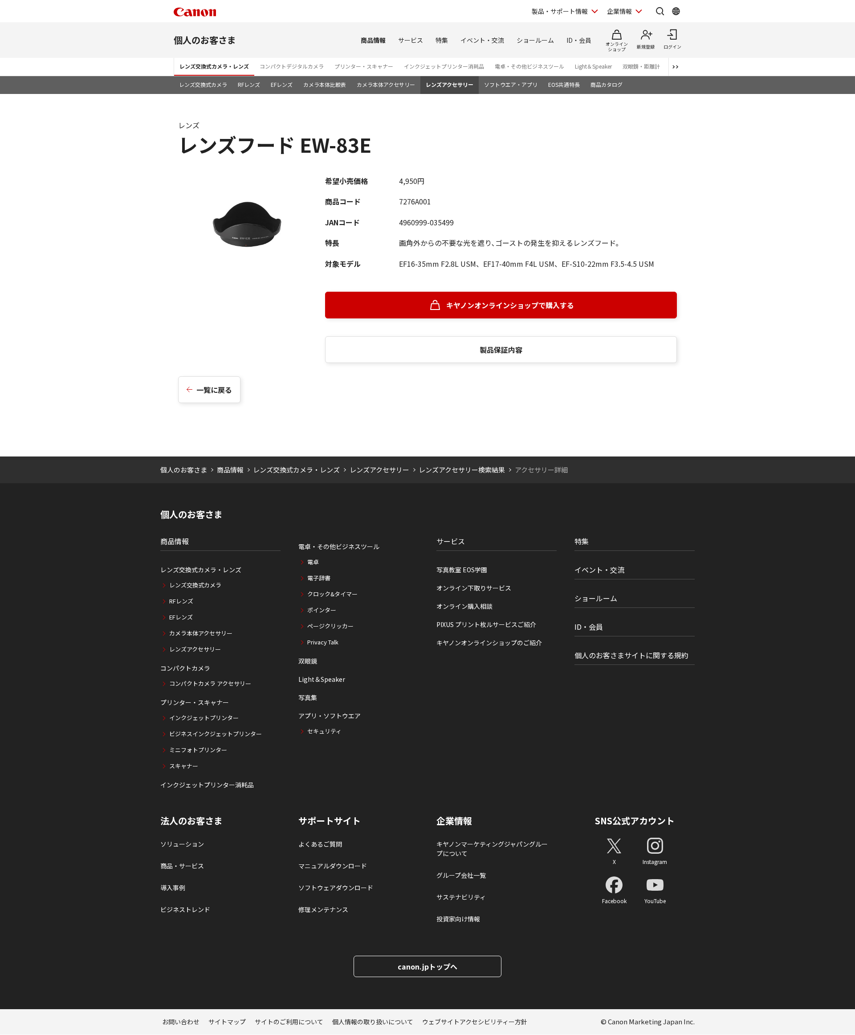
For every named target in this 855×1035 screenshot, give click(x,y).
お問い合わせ (181, 1021)
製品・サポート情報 (560, 11)
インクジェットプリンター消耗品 (444, 66)
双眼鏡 (307, 660)
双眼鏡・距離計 (641, 66)
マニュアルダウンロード (332, 865)
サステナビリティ (461, 896)
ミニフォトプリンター (198, 750)
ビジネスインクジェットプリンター (215, 733)
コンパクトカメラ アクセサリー (210, 683)
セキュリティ (324, 731)
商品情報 (373, 40)
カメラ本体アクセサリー (386, 84)
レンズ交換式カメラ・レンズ (214, 66)
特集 (442, 40)
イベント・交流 (482, 40)
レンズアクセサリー (449, 84)
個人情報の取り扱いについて (372, 1021)
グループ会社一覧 (461, 875)
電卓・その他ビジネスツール (529, 66)
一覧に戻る (214, 389)
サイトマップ (227, 1021)
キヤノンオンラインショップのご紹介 (489, 642)
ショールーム (535, 40)
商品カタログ (606, 84)
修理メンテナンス (323, 909)
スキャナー (183, 766)
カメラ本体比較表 (324, 84)
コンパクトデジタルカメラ (292, 66)
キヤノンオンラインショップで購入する (510, 305)
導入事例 (172, 887)
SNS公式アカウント (635, 820)
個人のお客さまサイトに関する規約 (631, 655)
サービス (410, 40)
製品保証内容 (501, 349)
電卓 (313, 562)
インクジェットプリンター (204, 717)
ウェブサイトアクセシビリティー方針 (474, 1021)
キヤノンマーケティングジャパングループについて (492, 848)
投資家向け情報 (458, 918)
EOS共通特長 (564, 84)
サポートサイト (329, 821)
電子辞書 (318, 578)
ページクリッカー (330, 626)
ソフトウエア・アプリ (510, 84)
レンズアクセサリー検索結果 (462, 469)
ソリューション (182, 843)
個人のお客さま (205, 39)
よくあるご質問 (320, 843)
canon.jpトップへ (427, 966)
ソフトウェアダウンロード (335, 887)
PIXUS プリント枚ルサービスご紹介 (486, 624)
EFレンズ (282, 84)
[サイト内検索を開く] (660, 11)
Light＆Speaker (593, 66)
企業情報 (619, 11)
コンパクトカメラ (185, 668)
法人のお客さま (191, 821)
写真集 (307, 697)
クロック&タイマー (332, 594)
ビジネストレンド (185, 909)
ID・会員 (578, 40)
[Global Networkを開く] (676, 11)
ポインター (321, 610)
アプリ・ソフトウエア (329, 715)
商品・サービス (182, 865)
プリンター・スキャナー (363, 66)
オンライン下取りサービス (473, 587)
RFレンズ (249, 84)
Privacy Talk (322, 642)
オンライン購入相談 (464, 606)
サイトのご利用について (289, 1021)
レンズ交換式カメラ (203, 84)
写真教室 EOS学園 (461, 569)
